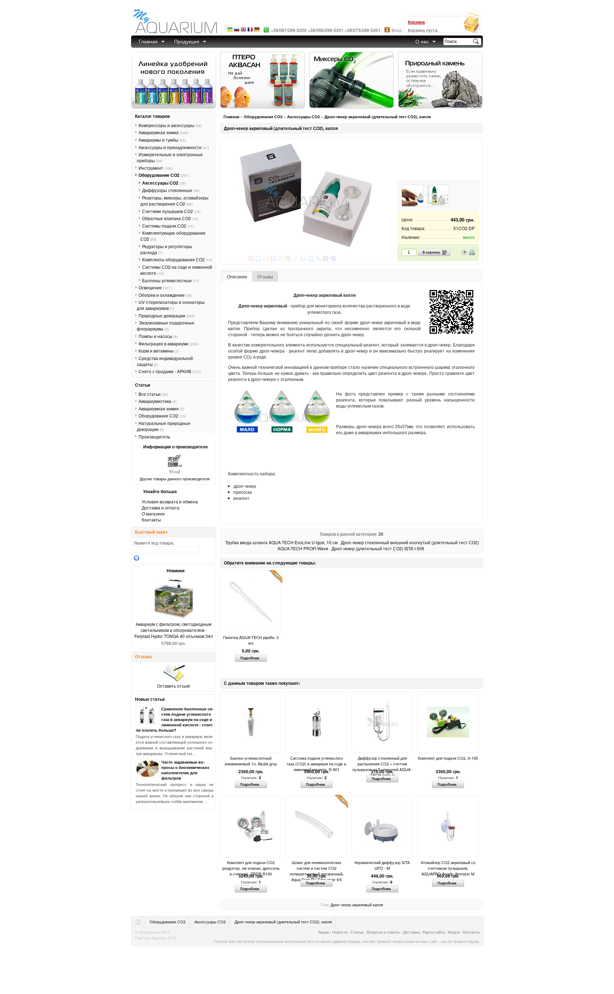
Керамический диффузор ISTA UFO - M (382, 865)
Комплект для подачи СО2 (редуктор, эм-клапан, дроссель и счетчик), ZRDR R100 (251, 865)
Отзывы (265, 276)
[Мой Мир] (325, 258)
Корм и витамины (159, 351)
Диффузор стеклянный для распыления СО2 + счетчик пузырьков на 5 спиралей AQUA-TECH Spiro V (382, 760)
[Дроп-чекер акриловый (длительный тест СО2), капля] (304, 195)
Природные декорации (167, 315)
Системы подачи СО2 (168, 226)
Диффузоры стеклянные (171, 190)
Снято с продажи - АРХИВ (170, 371)
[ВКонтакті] (273, 258)
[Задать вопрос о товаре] (464, 253)
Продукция (186, 41)
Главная (148, 41)
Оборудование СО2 (263, 116)
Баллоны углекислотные (170, 280)
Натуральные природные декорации (163, 426)
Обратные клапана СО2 (170, 218)
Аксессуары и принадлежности (174, 147)
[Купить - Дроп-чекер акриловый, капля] (438, 195)
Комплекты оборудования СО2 (177, 259)
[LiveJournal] (318, 258)
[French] (250, 31)
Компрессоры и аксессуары (170, 125)
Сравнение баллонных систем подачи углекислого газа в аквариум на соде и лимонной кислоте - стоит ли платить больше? (175, 719)
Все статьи (153, 394)
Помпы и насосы (158, 336)
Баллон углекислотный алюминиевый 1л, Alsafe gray (251, 760)
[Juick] (296, 258)
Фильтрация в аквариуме (168, 343)
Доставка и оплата (160, 507)
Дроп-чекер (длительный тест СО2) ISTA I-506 (378, 548)
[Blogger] (281, 258)
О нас (422, 41)
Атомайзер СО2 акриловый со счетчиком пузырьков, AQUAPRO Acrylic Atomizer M (448, 865)
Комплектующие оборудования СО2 (172, 236)
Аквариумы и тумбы (162, 140)
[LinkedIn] (310, 258)
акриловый (362, 904)
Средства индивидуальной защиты (165, 361)
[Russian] (236, 31)
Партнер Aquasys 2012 (155, 937)
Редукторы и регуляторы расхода (166, 249)
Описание (237, 276)
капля (378, 904)
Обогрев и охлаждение (165, 295)
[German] (257, 31)
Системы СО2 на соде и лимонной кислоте (176, 270)
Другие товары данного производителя (175, 478)
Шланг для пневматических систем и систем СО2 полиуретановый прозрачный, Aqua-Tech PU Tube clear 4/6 (317, 865)
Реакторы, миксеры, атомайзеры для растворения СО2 (174, 201)
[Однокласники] (266, 258)
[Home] (140, 921)
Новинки (175, 570)
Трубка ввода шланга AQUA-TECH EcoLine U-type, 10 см (281, 542)
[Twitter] (258, 258)
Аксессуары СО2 (303, 116)
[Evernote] (288, 258)
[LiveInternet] (303, 258)
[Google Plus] (251, 258)
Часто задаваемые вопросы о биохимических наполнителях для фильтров (185, 770)
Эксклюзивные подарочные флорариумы (165, 326)
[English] (243, 31)
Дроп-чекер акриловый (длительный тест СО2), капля (377, 116)
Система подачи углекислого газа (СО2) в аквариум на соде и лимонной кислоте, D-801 (316, 760)
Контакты (151, 520)
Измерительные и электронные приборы (170, 157)
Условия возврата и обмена (170, 501)
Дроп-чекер (340, 904)
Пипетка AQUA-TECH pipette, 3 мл (251, 640)
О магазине (153, 513)
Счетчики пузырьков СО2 (171, 211)
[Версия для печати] (472, 253)
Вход (397, 30)
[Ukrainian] (230, 31)
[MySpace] (333, 258)
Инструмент (156, 167)
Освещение (155, 287)
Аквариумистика (158, 401)
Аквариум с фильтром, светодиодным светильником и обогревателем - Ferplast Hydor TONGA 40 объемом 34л (173, 630)
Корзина (416, 22)
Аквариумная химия (163, 132)
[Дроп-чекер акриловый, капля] (412, 195)
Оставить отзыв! (173, 686)
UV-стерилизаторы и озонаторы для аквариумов (171, 305)
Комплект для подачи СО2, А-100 (448, 758)
